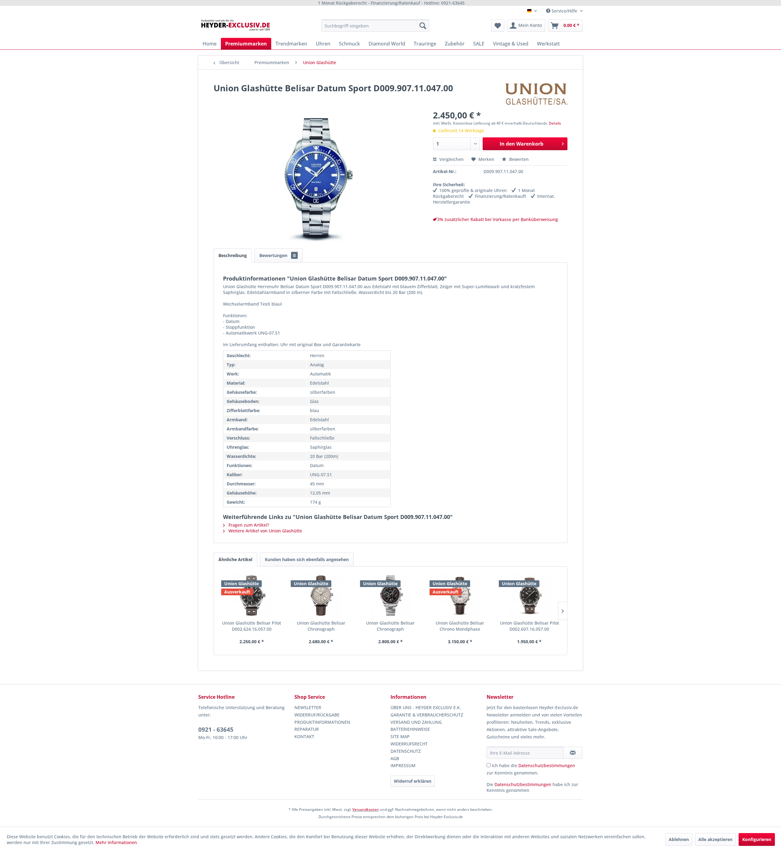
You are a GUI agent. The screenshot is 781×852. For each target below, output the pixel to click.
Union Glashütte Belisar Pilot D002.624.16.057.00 (251, 626)
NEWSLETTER (307, 707)
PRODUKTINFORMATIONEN (322, 722)
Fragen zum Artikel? (248, 525)
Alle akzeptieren (715, 839)
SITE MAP (400, 736)
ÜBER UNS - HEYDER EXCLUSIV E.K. (425, 707)
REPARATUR (306, 729)
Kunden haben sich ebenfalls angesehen (307, 559)
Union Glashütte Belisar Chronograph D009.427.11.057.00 (390, 626)
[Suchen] (422, 26)
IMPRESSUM (403, 765)
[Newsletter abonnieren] (572, 753)
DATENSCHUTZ (405, 751)
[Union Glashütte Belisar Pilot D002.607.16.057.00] (529, 595)
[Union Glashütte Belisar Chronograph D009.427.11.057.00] (390, 595)
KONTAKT (304, 736)
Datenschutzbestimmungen (546, 765)
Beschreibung (232, 255)
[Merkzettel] (497, 26)
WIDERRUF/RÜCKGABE (317, 715)
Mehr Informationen (116, 842)
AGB (394, 758)
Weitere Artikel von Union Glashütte (264, 531)
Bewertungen (277, 255)
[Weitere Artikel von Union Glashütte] (536, 94)
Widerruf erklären (412, 781)
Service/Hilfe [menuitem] (564, 11)
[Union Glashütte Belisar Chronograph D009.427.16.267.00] (321, 595)
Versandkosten (365, 809)
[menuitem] (375, 26)
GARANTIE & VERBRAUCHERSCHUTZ (426, 715)
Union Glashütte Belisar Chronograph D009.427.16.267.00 (321, 626)
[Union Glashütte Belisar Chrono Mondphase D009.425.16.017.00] (460, 595)
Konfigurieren (756, 839)
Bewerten (518, 159)
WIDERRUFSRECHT (409, 744)
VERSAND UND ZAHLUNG (416, 722)
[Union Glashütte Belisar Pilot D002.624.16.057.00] (251, 595)
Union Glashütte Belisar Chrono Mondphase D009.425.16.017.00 (460, 626)
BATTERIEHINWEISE (410, 729)
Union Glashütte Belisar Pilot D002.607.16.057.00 (529, 626)
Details (555, 123)
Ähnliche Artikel (235, 559)
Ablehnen (679, 839)
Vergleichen (451, 159)
